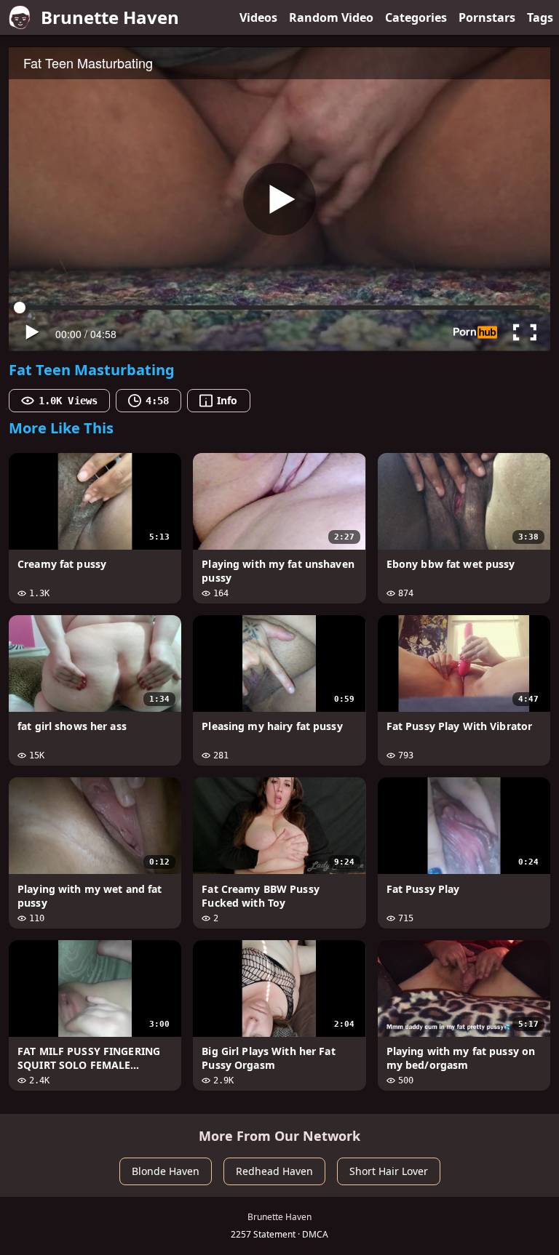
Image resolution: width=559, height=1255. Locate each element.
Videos (258, 17)
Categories (416, 17)
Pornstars (487, 17)
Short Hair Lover (388, 1171)
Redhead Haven (274, 1171)
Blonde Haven (165, 1171)
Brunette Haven (110, 17)
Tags (540, 17)
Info (227, 400)
